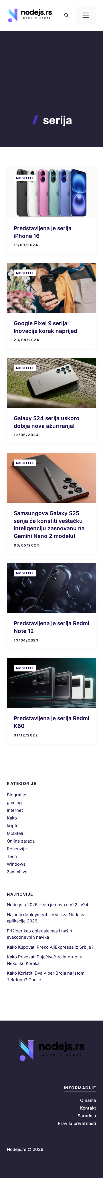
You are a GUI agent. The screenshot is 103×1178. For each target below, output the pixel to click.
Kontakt (88, 1108)
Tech (12, 856)
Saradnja (87, 1115)
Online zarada (21, 841)
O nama (88, 1100)
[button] (67, 15)
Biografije (16, 795)
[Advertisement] (51, 82)
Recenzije (17, 848)
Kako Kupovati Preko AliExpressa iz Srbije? (50, 947)
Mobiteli (24, 178)
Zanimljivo (17, 872)
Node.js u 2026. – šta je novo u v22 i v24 (47, 904)
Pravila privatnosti (77, 1123)
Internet (15, 810)
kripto (13, 825)
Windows (16, 864)
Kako (12, 818)
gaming (14, 802)
